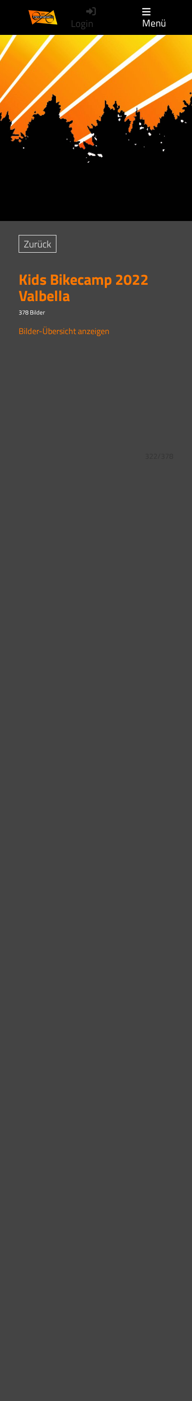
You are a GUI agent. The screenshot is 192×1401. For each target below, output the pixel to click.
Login (82, 23)
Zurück (37, 243)
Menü (154, 22)
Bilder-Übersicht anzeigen (64, 331)
